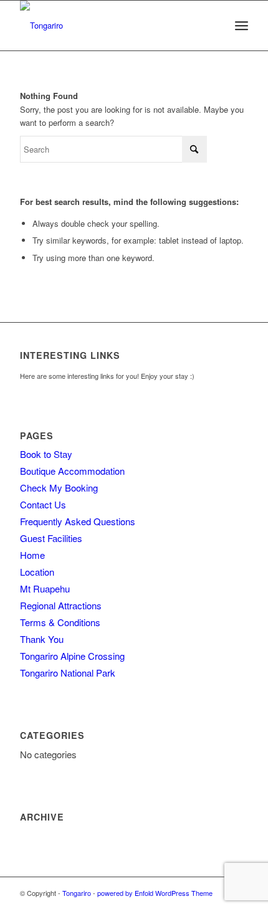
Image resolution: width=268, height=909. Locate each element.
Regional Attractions (61, 605)
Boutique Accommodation (72, 470)
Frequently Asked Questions (77, 521)
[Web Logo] (111, 25)
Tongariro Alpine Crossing (72, 655)
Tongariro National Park (67, 672)
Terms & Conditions (60, 622)
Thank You (42, 638)
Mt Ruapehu (45, 588)
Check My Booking (59, 487)
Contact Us (43, 504)
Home (32, 554)
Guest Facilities (51, 538)
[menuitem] (241, 25)
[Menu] (241, 25)
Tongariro (76, 893)
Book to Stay (46, 453)
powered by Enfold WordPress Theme (155, 893)
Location (37, 571)
